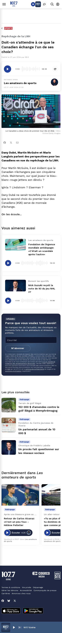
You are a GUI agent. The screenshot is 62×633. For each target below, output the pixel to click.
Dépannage (38, 587)
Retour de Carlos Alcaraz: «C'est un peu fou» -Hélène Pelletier (19, 522)
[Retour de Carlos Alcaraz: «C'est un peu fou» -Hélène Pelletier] (20, 495)
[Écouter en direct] (33, 4)
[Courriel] (17, 142)
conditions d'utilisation (13, 371)
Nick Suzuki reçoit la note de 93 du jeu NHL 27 (41, 288)
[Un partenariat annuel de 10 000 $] (9, 425)
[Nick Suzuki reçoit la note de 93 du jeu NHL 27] (15, 285)
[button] (14, 627)
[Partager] (55, 69)
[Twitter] (11, 142)
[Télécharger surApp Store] (11, 611)
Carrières (6, 593)
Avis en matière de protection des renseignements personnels (30, 362)
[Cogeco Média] (41, 576)
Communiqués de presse (45, 590)
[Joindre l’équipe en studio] (44, 4)
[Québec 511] (57, 578)
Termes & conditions (11, 587)
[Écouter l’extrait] (7, 69)
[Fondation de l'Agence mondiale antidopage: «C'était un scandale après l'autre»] (15, 245)
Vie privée (26, 587)
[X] (15, 601)
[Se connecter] (58, 4)
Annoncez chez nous (21, 593)
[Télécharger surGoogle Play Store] (33, 611)
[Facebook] (5, 142)
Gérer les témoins (10, 590)
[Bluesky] (9, 601)
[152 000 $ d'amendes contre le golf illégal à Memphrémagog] (9, 405)
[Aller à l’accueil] (13, 5)
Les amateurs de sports (20, 83)
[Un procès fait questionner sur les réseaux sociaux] (9, 447)
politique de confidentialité (34, 369)
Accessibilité (26, 590)
